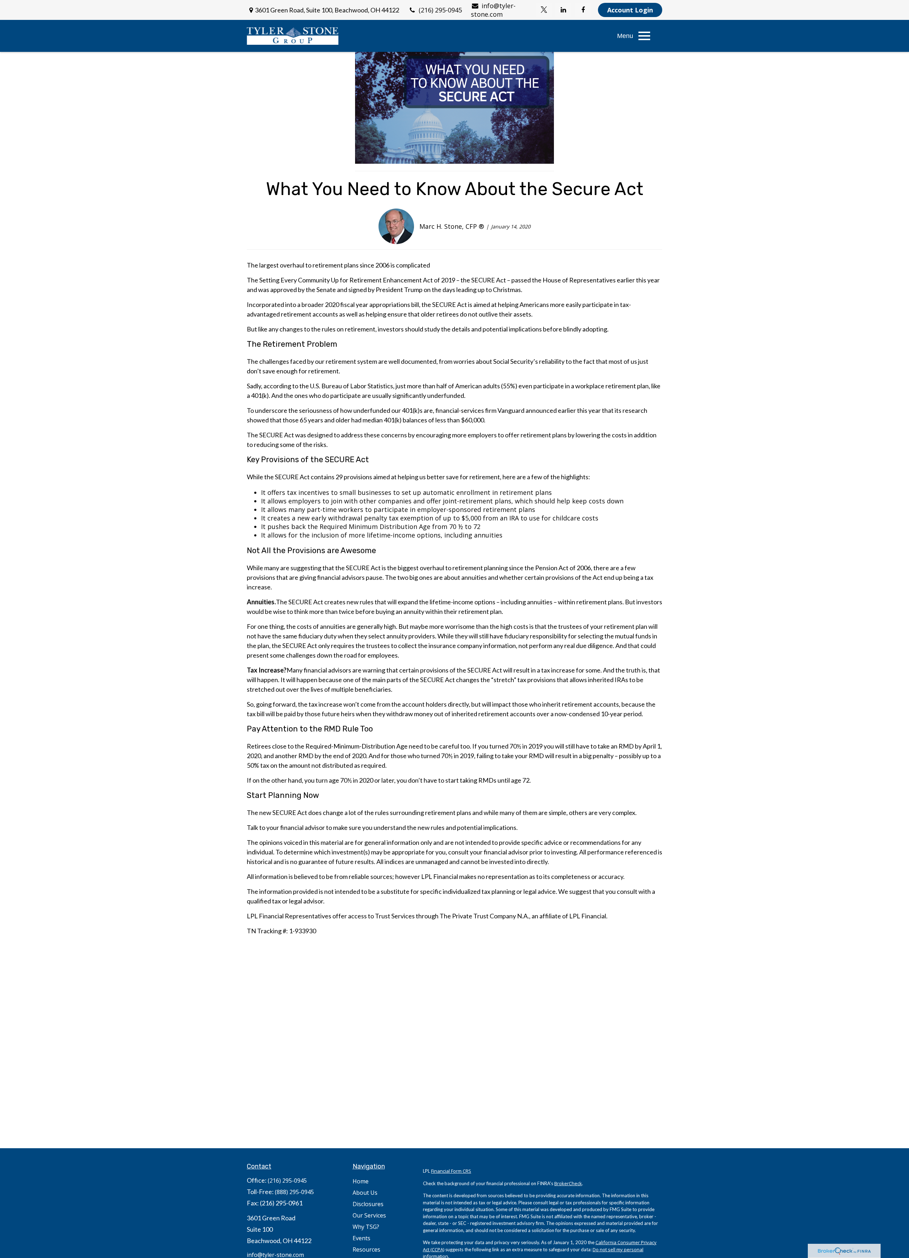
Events (361, 1238)
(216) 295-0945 (440, 10)
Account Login (630, 10)
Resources (366, 1249)
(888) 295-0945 (294, 1192)
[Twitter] (544, 10)
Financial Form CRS (451, 1171)
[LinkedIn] (563, 10)
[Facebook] (583, 10)
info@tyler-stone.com (493, 9)
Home (361, 1181)
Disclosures (368, 1204)
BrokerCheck (568, 1183)
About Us (365, 1193)
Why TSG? (366, 1227)
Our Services (369, 1215)
